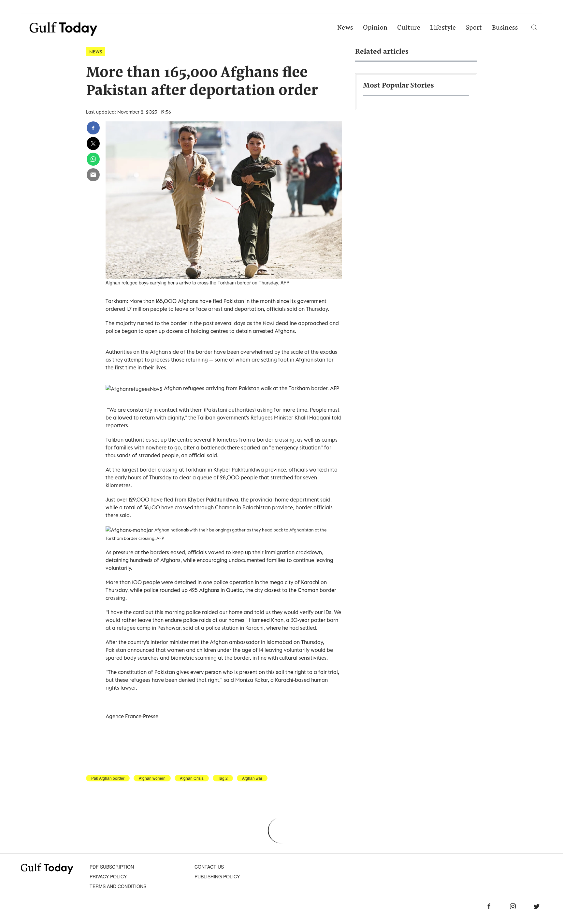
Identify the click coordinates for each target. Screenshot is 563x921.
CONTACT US (209, 866)
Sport (474, 28)
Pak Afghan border (107, 778)
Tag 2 (223, 778)
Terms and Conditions (118, 886)
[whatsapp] (93, 159)
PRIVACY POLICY (108, 876)
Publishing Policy (217, 876)
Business (505, 28)
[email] (93, 174)
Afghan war (252, 778)
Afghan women (152, 778)
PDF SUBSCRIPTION (112, 866)
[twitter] (93, 143)
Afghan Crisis (192, 778)
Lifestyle (443, 28)
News (345, 28)
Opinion (375, 28)
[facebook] (93, 127)
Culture (408, 28)
